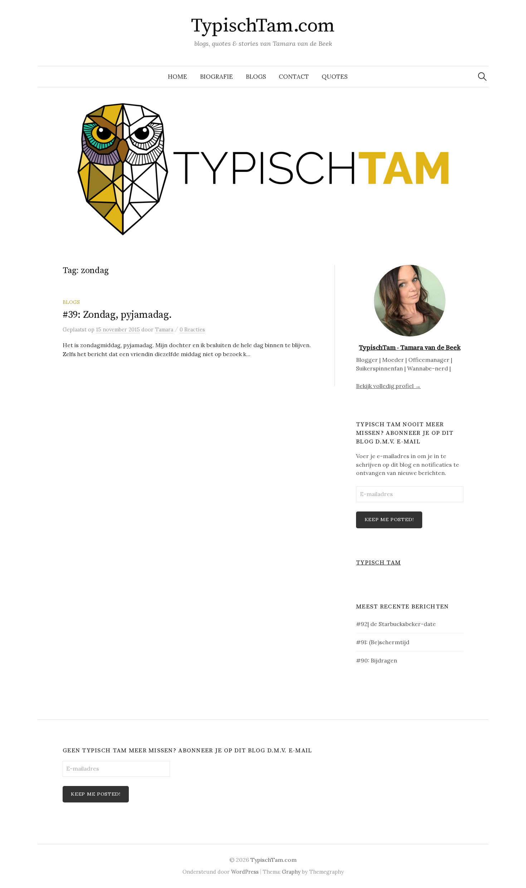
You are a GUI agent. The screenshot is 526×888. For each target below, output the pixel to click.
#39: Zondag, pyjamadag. (117, 315)
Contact (294, 77)
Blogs (256, 77)
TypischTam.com (263, 26)
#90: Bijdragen (376, 660)
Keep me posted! (389, 519)
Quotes (334, 77)
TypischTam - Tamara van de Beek (409, 348)
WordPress (245, 871)
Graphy (291, 871)
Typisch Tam (378, 563)
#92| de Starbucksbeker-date (396, 623)
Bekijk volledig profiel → (388, 385)
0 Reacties (192, 329)
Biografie (216, 77)
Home (177, 77)
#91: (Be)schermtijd (382, 642)
